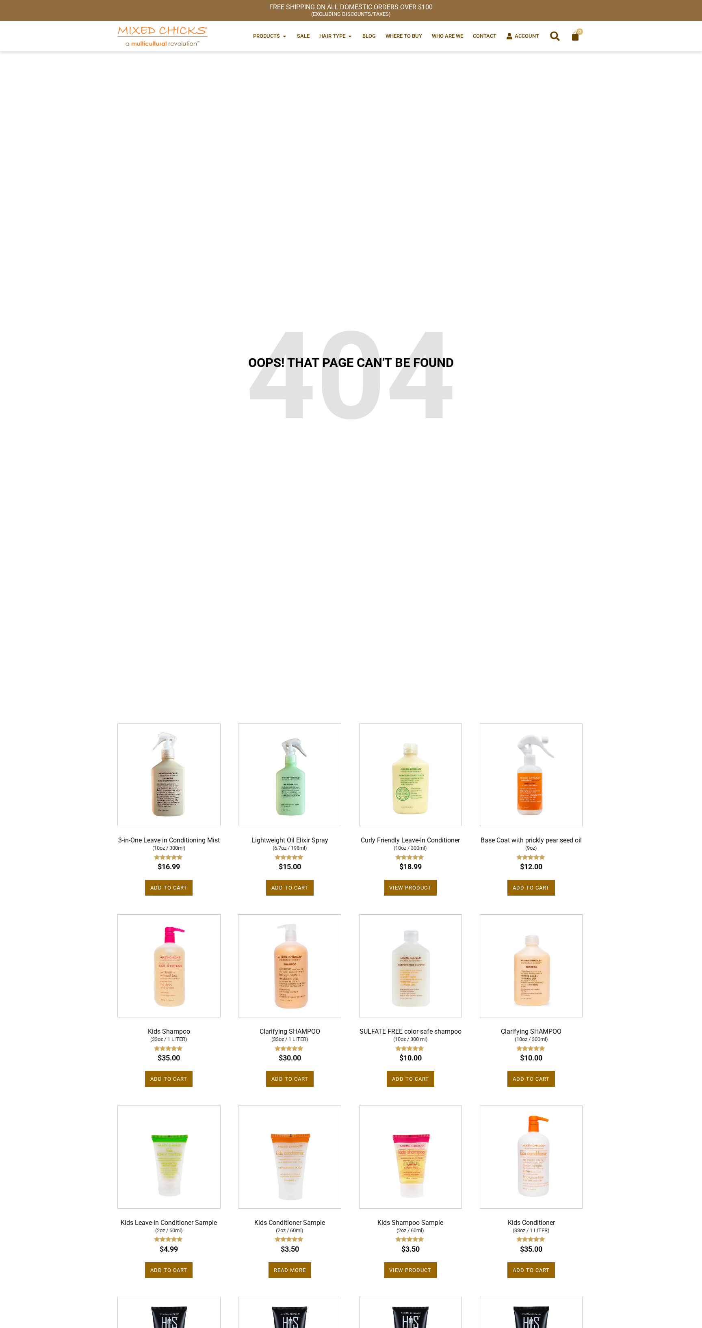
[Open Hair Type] (350, 36)
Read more (290, 1270)
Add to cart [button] (168, 888)
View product (410, 888)
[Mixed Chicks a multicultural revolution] (162, 36)
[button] (555, 36)
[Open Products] (284, 36)
